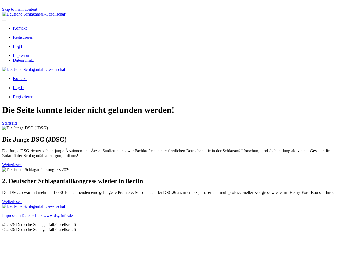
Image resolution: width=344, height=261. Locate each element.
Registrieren (23, 37)
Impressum (22, 55)
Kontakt (20, 28)
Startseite (9, 123)
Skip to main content (19, 9)
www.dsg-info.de (58, 215)
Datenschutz (23, 60)
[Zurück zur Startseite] (34, 14)
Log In (18, 46)
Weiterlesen (12, 164)
